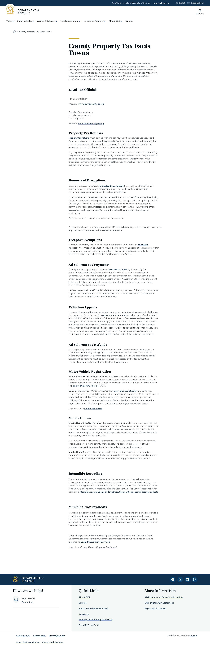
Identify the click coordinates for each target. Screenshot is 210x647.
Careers (83, 603)
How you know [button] (159, 3)
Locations (84, 614)
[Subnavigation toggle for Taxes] (14, 21)
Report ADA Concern (155, 608)
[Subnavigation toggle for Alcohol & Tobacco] (58, 21)
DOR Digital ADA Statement (159, 603)
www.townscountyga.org (91, 104)
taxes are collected (118, 269)
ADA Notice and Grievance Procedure (164, 597)
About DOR (85, 597)
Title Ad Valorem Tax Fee (86, 386)
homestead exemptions (111, 186)
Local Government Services (95, 542)
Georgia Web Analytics (52, 642)
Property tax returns (79, 138)
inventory (143, 245)
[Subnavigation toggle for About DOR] (122, 21)
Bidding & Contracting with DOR (95, 619)
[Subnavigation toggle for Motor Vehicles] (34, 21)
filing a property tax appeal (111, 315)
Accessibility (39, 636)
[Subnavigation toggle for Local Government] (81, 21)
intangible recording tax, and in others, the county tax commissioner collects (118, 492)
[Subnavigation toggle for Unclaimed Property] (106, 21)
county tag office (93, 409)
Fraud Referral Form (89, 625)
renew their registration (125, 391)
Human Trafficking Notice (27, 642)
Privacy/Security (57, 636)
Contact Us (27, 602)
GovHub (193, 636)
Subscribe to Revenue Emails (94, 608)
